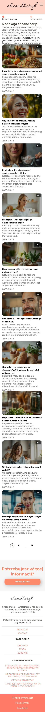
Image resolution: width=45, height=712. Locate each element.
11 (32, 545)
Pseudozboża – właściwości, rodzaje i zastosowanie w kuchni (22, 668)
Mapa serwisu (22, 703)
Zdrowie (23, 653)
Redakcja (22, 629)
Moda (22, 649)
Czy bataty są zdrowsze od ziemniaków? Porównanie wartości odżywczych (20, 370)
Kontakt (22, 633)
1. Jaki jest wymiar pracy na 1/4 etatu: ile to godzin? (22, 685)
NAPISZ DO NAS (22, 582)
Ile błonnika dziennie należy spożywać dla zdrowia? (22, 675)
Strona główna (9, 19)
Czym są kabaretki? (22, 680)
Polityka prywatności (22, 698)
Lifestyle (22, 645)
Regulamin (22, 708)
